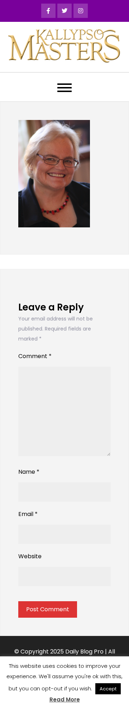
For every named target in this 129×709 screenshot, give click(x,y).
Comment (35, 356)
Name (28, 472)
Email (28, 514)
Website (30, 556)
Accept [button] (108, 688)
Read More (64, 699)
